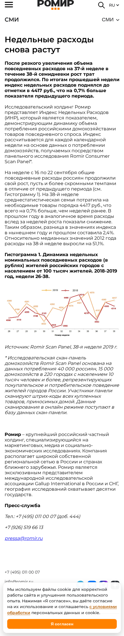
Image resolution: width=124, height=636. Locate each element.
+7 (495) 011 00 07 (22, 572)
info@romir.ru (19, 581)
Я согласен (62, 624)
